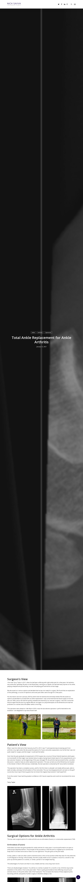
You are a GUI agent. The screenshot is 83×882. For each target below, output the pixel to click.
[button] (75, 4)
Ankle (33, 332)
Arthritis (40, 332)
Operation (48, 332)
